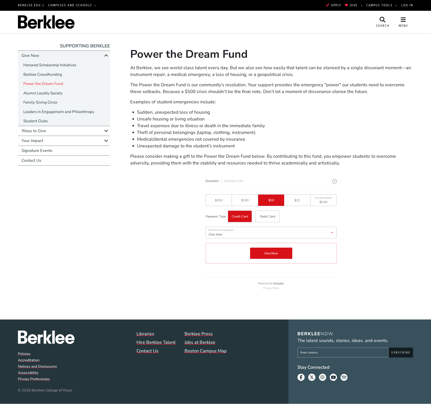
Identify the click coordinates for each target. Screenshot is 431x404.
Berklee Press (199, 334)
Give (354, 5)
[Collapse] (106, 55)
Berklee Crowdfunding (42, 74)
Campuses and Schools (70, 5)
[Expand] (106, 131)
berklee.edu (29, 5)
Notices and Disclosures (37, 366)
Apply (336, 5)
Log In (407, 5)
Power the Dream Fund (43, 83)
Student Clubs (35, 121)
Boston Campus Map (206, 351)
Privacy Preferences (34, 379)
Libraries (145, 334)
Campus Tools (380, 5)
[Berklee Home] (46, 337)
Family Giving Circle (40, 102)
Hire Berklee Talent (156, 342)
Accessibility (28, 372)
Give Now (30, 55)
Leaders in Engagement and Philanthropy (58, 111)
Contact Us (31, 160)
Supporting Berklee (85, 46)
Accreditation (29, 360)
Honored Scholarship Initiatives (49, 65)
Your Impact (32, 140)
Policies (24, 353)
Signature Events (37, 150)
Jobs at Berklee (200, 342)
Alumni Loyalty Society (43, 93)
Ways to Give (34, 130)
